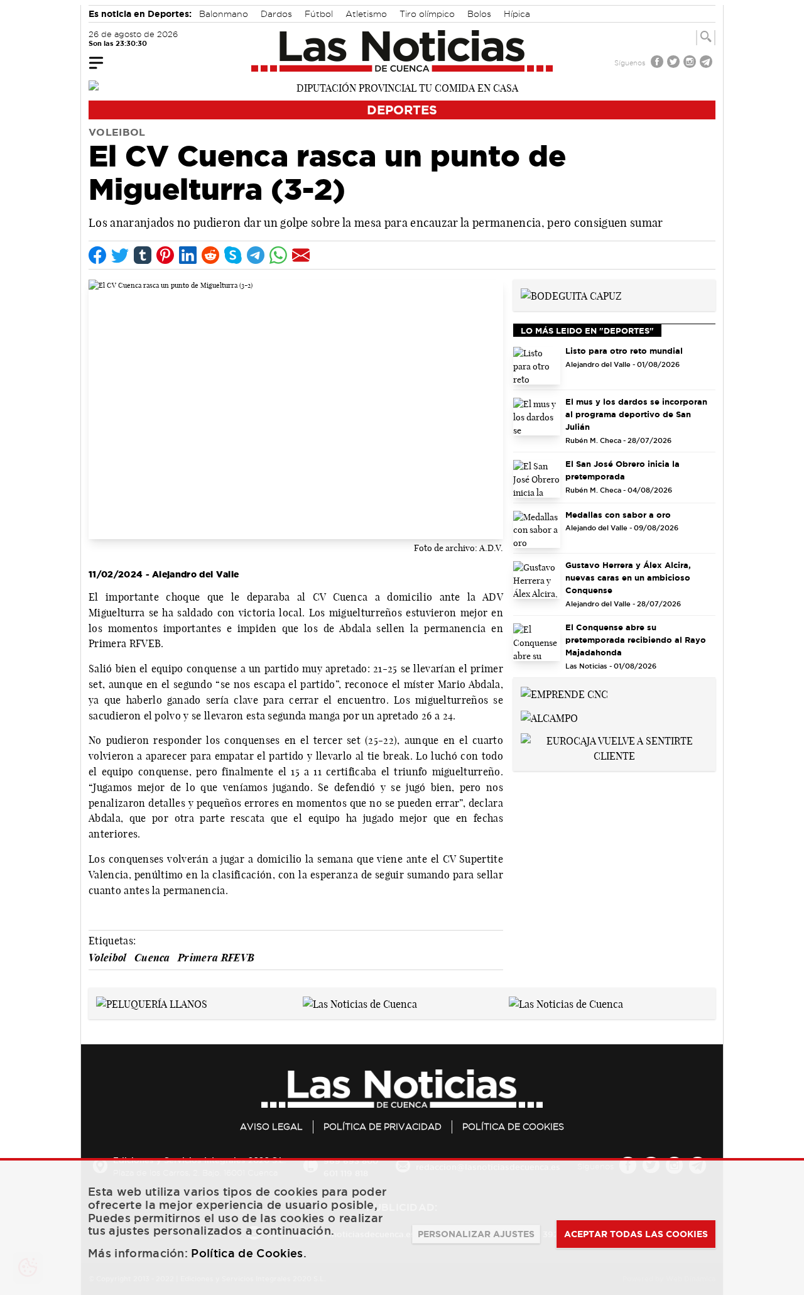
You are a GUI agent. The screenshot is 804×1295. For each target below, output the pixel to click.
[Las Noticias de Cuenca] (402, 51)
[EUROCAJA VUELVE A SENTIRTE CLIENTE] (614, 747)
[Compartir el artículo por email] (301, 255)
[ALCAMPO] (549, 717)
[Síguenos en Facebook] (658, 63)
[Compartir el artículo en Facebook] (97, 255)
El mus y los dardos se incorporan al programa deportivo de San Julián (636, 414)
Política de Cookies (513, 1126)
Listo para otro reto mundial (624, 350)
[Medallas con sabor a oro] (536, 530)
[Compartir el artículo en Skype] (233, 255)
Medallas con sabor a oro (618, 514)
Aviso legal (271, 1126)
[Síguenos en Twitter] (674, 63)
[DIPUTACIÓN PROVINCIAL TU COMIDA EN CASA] (402, 86)
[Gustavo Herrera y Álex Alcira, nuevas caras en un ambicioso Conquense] (536, 580)
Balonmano (223, 13)
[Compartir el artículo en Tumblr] (142, 255)
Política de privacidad (382, 1126)
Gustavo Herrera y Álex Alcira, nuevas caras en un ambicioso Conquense (628, 577)
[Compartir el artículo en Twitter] (120, 255)
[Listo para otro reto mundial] (536, 366)
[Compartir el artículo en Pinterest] (165, 255)
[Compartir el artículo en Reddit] (210, 255)
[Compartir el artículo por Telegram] (255, 255)
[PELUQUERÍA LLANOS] (151, 1003)
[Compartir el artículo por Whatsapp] (278, 255)
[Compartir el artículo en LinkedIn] (188, 255)
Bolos (479, 13)
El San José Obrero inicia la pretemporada (622, 470)
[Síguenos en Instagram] (691, 63)
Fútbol (319, 13)
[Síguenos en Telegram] (707, 63)
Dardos (276, 13)
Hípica (517, 13)
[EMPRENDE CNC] (564, 693)
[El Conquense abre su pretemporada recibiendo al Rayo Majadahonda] (536, 642)
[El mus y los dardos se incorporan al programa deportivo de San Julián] (536, 416)
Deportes (402, 109)
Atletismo (366, 13)
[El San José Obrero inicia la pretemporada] (536, 479)
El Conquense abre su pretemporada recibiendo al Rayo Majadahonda (635, 640)
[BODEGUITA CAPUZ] (571, 294)
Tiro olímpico (427, 13)
